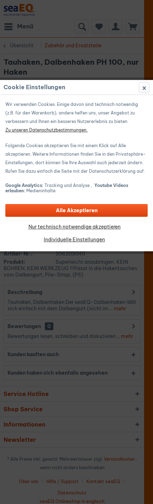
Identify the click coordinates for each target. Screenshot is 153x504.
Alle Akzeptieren (76, 210)
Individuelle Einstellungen (74, 239)
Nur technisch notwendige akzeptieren (74, 227)
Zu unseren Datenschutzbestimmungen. (46, 130)
